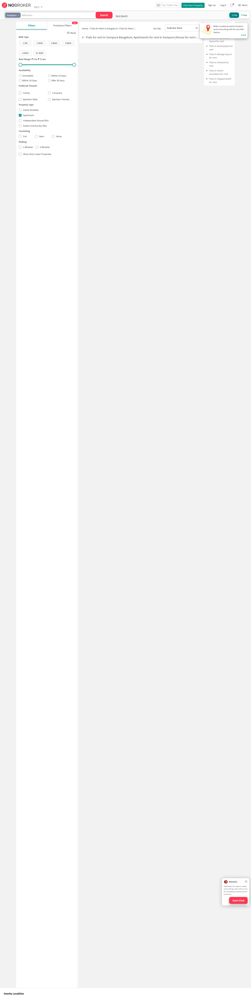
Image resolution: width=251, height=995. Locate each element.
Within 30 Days (29, 80)
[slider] (20, 65)
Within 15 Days (58, 75)
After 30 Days (58, 80)
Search (104, 15)
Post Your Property (193, 5)
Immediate (27, 75)
